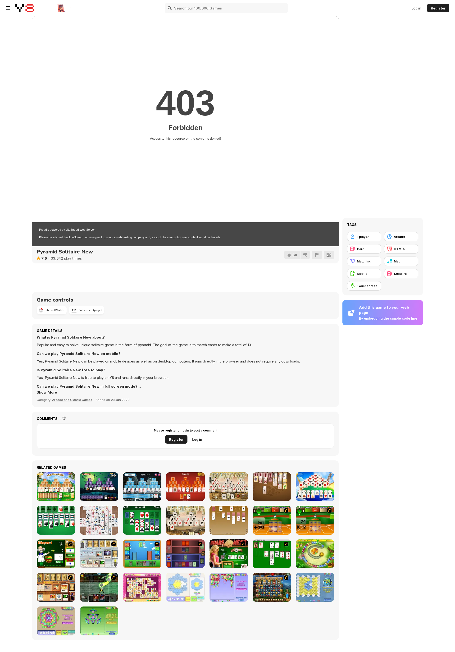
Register (438, 8)
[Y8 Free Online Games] (25, 8)
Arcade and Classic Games (72, 400)
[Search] (170, 8)
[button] (47, 392)
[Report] (317, 255)
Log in (416, 8)
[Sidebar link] (8, 8)
